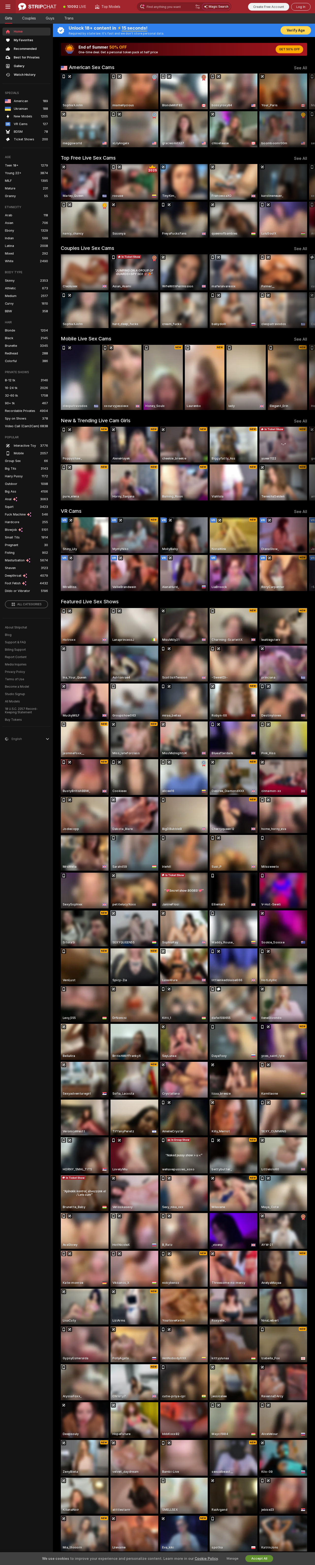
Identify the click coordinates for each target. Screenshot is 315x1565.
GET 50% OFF (289, 49)
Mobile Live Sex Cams (86, 339)
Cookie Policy (206, 1559)
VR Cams (71, 511)
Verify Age (296, 30)
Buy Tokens (13, 719)
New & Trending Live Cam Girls (95, 420)
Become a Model (17, 686)
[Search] (197, 6)
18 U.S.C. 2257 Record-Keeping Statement (21, 710)
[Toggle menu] (8, 6)
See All (300, 68)
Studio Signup (15, 694)
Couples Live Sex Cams (87, 248)
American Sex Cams (91, 67)
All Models (12, 701)
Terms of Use (14, 679)
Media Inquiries (16, 664)
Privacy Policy (15, 672)
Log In (300, 7)
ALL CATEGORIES (29, 604)
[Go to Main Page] (37, 6)
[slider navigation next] (302, 110)
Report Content (16, 657)
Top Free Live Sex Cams (88, 158)
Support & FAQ (15, 642)
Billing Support (15, 649)
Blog (8, 635)
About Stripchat (16, 627)
